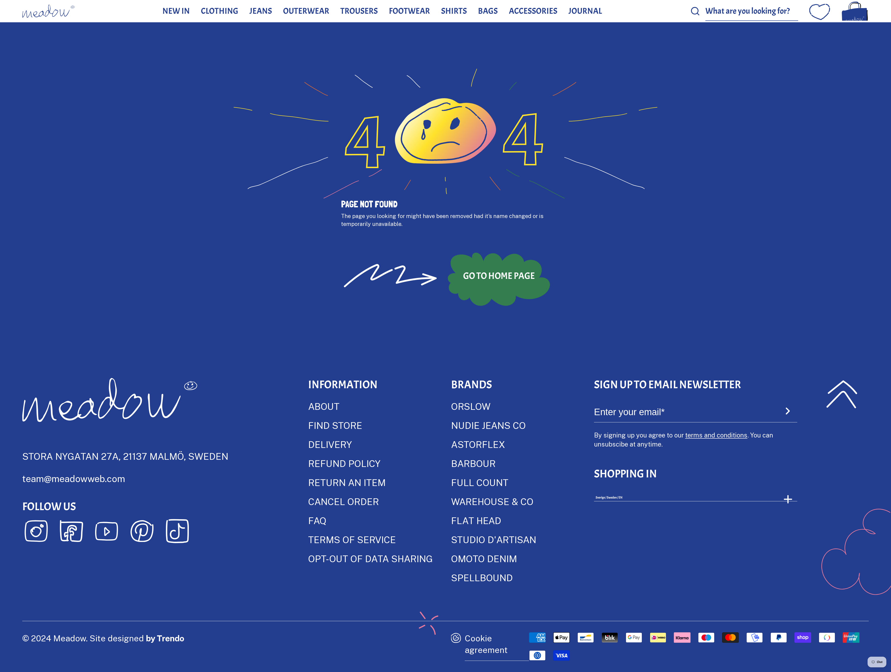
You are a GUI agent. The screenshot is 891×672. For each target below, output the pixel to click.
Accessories (533, 11)
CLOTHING (219, 11)
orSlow (471, 406)
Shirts (454, 11)
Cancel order (343, 501)
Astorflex (478, 444)
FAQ (317, 520)
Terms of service (352, 539)
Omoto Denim (484, 558)
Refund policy (344, 463)
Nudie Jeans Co (488, 425)
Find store (335, 425)
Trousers (359, 11)
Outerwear (306, 11)
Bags (488, 11)
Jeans (260, 11)
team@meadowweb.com (73, 478)
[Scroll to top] (841, 394)
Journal (585, 11)
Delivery (330, 444)
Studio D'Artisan (493, 539)
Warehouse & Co (492, 501)
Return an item (347, 482)
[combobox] (751, 11)
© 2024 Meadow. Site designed (103, 638)
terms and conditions (716, 435)
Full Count (479, 482)
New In (176, 11)
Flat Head (476, 520)
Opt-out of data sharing (370, 558)
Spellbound (482, 577)
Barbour (473, 463)
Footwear (409, 11)
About (323, 406)
